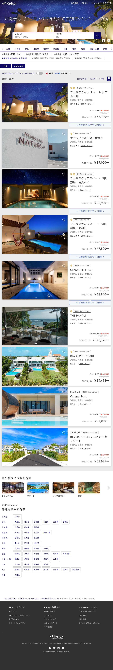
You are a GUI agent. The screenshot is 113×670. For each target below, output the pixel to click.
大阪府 (36, 553)
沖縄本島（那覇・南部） (12, 54)
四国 (105, 49)
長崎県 (36, 569)
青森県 (17, 522)
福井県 (36, 543)
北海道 (17, 49)
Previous (5, 102)
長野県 (36, 538)
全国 (8, 49)
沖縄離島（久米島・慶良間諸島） (88, 58)
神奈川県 (47, 532)
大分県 (55, 569)
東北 (27, 49)
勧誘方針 (24, 643)
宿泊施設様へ (14, 619)
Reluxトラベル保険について (19, 615)
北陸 (65, 49)
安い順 (101, 79)
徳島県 (17, 564)
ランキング (48, 615)
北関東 (36, 49)
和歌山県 (66, 553)
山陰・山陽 (94, 49)
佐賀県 (26, 569)
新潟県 (17, 538)
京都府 (26, 553)
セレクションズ (50, 619)
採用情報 (82, 619)
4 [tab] (35, 206)
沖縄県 (17, 575)
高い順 (92, 79)
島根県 (26, 559)
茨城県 (17, 527)
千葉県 (26, 532)
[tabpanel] (35, 102)
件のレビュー (87, 104)
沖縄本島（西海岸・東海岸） (38, 54)
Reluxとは (95, 3)
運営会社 (82, 615)
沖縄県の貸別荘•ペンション (50, 599)
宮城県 (36, 522)
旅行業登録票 (87, 643)
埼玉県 (17, 532)
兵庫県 (46, 553)
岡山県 (36, 559)
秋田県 (46, 522)
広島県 (46, 559)
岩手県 (26, 522)
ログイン (84, 3)
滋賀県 (17, 553)
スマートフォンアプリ (17, 623)
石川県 (26, 543)
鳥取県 (17, 559)
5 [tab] (36, 206)
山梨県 (26, 538)
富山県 (17, 543)
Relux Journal (50, 611)
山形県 (55, 522)
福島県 (65, 522)
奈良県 (55, 553)
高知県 (46, 564)
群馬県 (36, 527)
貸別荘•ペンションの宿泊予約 (29, 599)
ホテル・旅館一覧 (50, 623)
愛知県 (36, 548)
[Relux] (9, 2)
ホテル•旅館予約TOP (10, 599)
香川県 (26, 564)
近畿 (83, 49)
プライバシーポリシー (46, 643)
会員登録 (74, 3)
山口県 (55, 559)
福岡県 (17, 569)
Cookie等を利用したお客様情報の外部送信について (68, 643)
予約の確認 (107, 3)
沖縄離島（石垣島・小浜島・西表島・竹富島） (51, 58)
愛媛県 (36, 564)
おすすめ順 (82, 78)
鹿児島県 (75, 569)
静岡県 (26, 548)
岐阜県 (17, 548)
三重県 (46, 548)
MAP (109, 79)
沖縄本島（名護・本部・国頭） (67, 54)
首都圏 (46, 49)
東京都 (36, 532)
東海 (74, 49)
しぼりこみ (18, 65)
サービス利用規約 (33, 643)
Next (63, 102)
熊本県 (46, 569)
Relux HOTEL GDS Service (89, 623)
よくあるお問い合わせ (87, 611)
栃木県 (26, 527)
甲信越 (56, 49)
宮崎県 (65, 569)
